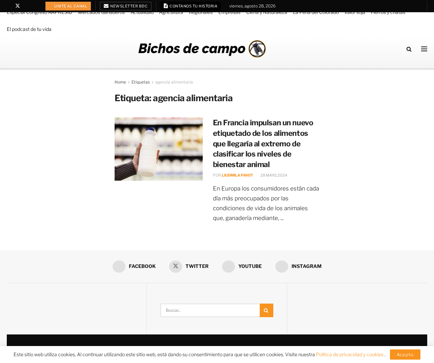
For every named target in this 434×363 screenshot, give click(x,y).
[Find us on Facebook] (9, 6)
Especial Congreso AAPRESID (39, 12)
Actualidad (142, 12)
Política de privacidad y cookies (350, 354)
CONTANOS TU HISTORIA (193, 6)
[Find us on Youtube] (26, 6)
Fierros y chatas (388, 12)
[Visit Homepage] (202, 48)
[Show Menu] (424, 49)
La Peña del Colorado (316, 12)
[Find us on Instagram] (35, 6)
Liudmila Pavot (237, 175)
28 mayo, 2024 (273, 175)
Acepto (405, 354)
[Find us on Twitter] (17, 6)
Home (120, 82)
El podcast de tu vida (29, 29)
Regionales (201, 12)
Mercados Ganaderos (101, 12)
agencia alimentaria (174, 82)
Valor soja (354, 12)
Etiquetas (141, 82)
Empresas (229, 12)
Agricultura (171, 12)
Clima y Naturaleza (266, 12)
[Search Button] (409, 49)
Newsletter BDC (129, 6)
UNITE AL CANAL (71, 6)
